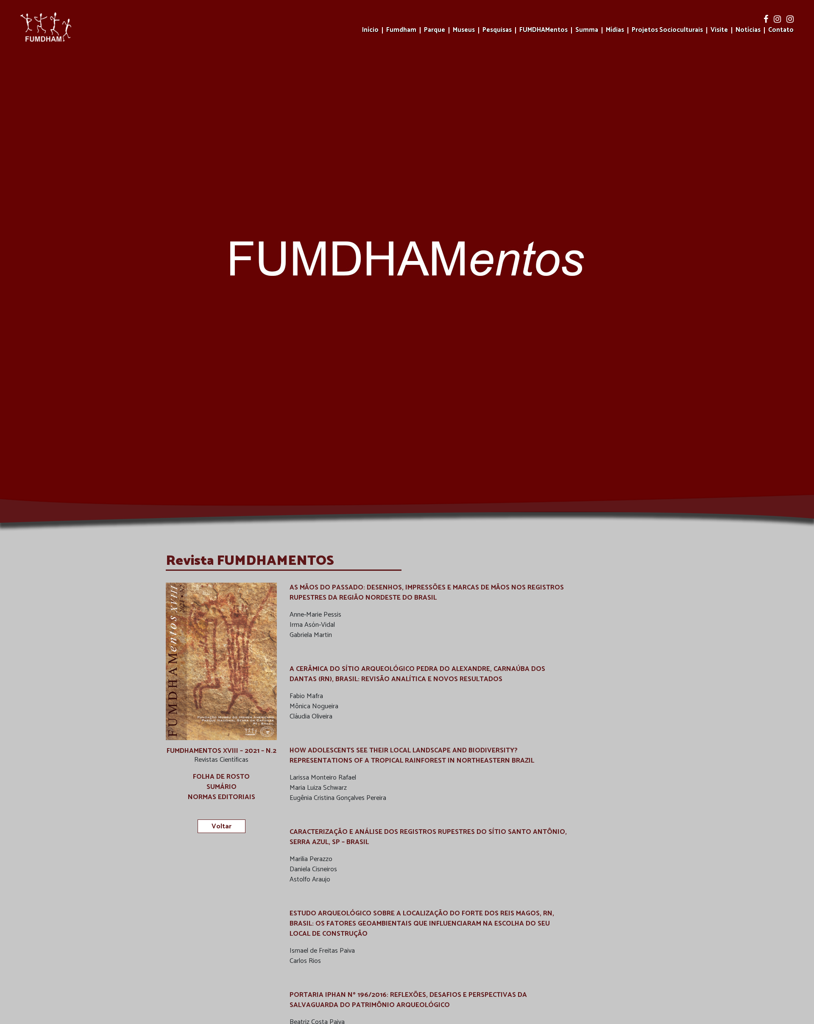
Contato (781, 30)
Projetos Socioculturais (667, 30)
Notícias (748, 30)
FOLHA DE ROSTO (221, 777)
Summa (586, 30)
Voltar (221, 826)
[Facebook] (767, 20)
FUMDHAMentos (543, 30)
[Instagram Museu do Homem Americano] (778, 20)
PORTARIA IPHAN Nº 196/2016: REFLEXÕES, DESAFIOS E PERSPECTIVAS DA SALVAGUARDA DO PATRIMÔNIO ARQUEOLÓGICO (408, 1000)
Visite (719, 30)
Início (370, 30)
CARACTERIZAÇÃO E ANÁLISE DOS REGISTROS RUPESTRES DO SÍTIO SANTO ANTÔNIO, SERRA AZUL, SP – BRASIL (428, 837)
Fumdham (401, 30)
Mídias (615, 30)
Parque (434, 30)
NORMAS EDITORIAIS (221, 797)
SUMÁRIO (221, 787)
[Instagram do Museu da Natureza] (790, 20)
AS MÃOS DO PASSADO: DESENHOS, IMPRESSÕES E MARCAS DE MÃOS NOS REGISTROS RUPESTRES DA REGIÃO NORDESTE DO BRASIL (427, 592)
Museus (464, 30)
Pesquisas (497, 30)
